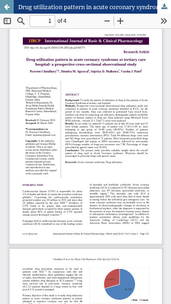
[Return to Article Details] (7, 7)
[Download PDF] (164, 7)
